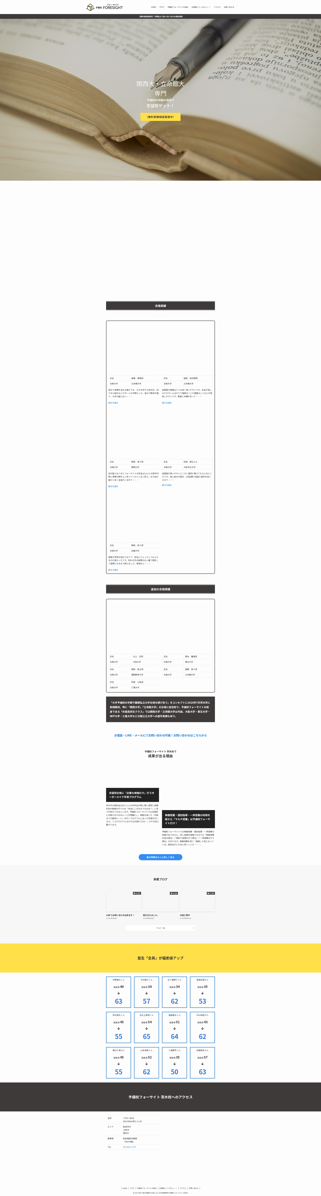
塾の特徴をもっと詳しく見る (160, 857)
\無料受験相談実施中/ (160, 117)
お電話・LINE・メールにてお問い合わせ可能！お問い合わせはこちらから (160, 735)
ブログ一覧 (160, 928)
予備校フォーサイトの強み (147, 1188)
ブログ (132, 1188)
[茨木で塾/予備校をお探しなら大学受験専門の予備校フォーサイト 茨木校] (104, 7)
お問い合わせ (193, 1188)
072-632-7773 (129, 1146)
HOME (125, 1188)
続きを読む (113, 402)
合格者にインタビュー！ (168, 1188)
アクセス (183, 1188)
